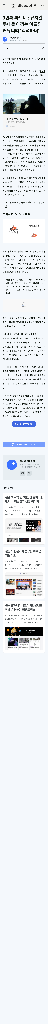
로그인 (42, 5)
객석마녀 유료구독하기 (24, 424)
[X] (29, 473)
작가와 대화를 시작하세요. (26, 444)
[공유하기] (43, 48)
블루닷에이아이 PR (15, 38)
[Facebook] (22, 473)
